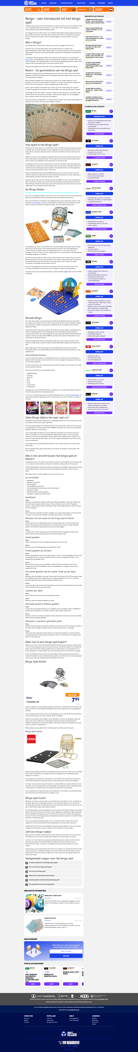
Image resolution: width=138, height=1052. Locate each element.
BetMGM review (99, 284)
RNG (66, 271)
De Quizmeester (74, 395)
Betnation (95, 1020)
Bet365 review (99, 133)
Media (26, 1020)
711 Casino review (99, 157)
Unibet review (99, 254)
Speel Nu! (99, 170)
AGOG (106, 999)
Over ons (26, 1018)
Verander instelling (74, 1009)
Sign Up (66, 956)
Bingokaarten (50, 918)
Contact (26, 1022)
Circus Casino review (99, 205)
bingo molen (29, 59)
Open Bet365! (99, 116)
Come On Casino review (99, 387)
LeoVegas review (99, 315)
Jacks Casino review (99, 363)
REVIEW (109, 21)
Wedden (92, 3)
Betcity (94, 1018)
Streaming (101, 3)
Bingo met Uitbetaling (53, 895)
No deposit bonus (66, 3)
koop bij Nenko (36, 203)
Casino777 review (99, 181)
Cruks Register (73, 1018)
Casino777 (95, 1022)
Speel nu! (99, 267)
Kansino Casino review (99, 229)
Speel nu (99, 146)
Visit (33, 984)
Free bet (49, 1018)
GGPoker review (99, 412)
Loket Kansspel (100, 999)
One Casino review (99, 339)
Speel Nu (99, 296)
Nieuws (110, 3)
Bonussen (53, 3)
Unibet (94, 1024)
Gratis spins (81, 3)
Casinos (44, 3)
